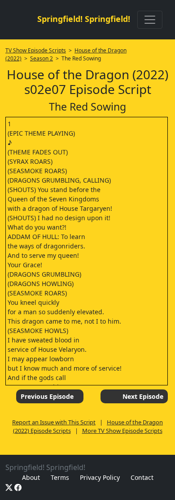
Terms (60, 477)
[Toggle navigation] (149, 20)
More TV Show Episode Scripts (122, 431)
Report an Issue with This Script (54, 422)
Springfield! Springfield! (83, 18)
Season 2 (41, 58)
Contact (142, 477)
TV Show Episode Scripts (35, 50)
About (31, 477)
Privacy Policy (100, 477)
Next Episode (142, 396)
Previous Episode (47, 396)
